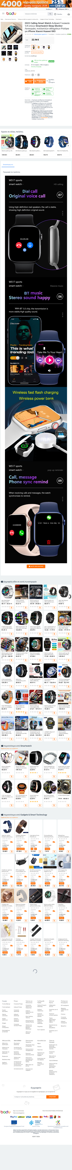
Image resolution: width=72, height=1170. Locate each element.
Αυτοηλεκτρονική (18, 1069)
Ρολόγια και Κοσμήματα (64, 1001)
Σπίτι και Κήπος (51, 1001)
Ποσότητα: (27, 75)
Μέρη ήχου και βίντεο (29, 1065)
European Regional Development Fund (14, 1126)
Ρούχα (16, 1001)
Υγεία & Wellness (53, 1060)
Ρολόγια (63, 1014)
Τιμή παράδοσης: (28, 70)
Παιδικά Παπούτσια (40, 1010)
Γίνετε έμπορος (6, 1007)
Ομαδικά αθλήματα (4, 1063)
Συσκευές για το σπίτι (53, 1031)
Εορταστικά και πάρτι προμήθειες (53, 1026)
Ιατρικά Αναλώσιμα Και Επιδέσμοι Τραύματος (53, 1072)
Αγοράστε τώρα (29, 81)
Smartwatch (59, 19)
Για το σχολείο (41, 1029)
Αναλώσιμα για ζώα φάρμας (41, 1059)
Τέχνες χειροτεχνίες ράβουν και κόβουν (52, 1020)
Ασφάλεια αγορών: (27, 88)
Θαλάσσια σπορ (6, 1059)
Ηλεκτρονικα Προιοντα (10, 19)
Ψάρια (38, 1043)
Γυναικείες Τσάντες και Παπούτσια (29, 1007)
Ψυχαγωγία (5, 1056)
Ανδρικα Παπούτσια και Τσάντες (29, 1012)
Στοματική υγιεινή (52, 1052)
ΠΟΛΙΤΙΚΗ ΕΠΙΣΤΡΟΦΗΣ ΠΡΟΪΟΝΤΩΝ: (28, 101)
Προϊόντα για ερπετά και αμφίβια (40, 1054)
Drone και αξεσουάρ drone (30, 1054)
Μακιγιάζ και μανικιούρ (52, 1056)
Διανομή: (27, 65)
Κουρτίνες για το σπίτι (53, 1010)
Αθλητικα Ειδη (6, 1040)
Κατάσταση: (27, 56)
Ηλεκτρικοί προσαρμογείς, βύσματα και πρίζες (29, 1059)
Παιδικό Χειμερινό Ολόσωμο (16, 1020)
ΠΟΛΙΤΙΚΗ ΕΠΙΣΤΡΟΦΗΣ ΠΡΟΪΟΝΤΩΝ (52, 1111)
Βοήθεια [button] (48, 9)
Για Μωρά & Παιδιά (40, 1001)
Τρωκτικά (39, 1049)
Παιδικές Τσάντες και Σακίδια (40, 1015)
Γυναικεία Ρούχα (18, 1004)
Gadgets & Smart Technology (47, 19)
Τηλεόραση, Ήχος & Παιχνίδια (30, 1045)
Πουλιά (39, 1046)
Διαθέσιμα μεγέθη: (27, 52)
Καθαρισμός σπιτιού (52, 1006)
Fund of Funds (36, 1126)
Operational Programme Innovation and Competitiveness (58, 1127)
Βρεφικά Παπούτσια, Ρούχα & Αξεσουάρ (40, 1021)
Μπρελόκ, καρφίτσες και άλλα (64, 1010)
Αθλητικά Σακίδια (28, 1032)
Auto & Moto (17, 1040)
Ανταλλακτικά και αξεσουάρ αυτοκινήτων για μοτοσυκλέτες (18, 1063)
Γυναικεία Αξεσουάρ (16, 1010)
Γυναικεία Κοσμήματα (64, 1018)
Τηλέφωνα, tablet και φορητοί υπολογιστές (28, 19)
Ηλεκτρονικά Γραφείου (29, 1069)
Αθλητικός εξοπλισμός (5, 1044)
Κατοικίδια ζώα (41, 1040)
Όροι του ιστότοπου (18, 1111)
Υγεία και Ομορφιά (51, 1041)
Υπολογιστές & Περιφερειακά (29, 1050)
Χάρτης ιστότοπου (5, 1015)
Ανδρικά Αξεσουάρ (16, 1015)
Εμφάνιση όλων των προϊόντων (9, 748)
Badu (2, 19)
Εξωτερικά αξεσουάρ (17, 1044)
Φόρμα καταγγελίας (5, 1027)
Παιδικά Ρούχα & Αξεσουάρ (41, 1006)
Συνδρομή (52, 1096)
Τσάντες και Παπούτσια (29, 1001)
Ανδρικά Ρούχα (18, 1007)
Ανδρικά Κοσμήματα (64, 1022)
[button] (3, 13)
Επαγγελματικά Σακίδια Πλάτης (30, 1021)
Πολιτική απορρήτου (18, 1113)
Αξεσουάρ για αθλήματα (5, 1052)
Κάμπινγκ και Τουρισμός (5, 1048)
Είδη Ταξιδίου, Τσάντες (29, 1017)
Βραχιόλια (63, 1026)
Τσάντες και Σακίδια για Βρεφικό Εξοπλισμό (29, 1027)
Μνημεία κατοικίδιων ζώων (40, 1064)
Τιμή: (27, 40)
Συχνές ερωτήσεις (5, 1010)
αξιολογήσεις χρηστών (40, 34)
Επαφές (4, 1023)
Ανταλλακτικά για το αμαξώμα (18, 1048)
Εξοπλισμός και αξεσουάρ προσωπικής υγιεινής (53, 1046)
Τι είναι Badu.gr (6, 1004)
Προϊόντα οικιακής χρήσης (53, 1014)
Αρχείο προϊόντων (5, 1019)
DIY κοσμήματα (65, 1005)
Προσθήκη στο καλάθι (39, 81)
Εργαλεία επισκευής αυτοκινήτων (17, 1053)
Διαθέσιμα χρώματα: (27, 46)
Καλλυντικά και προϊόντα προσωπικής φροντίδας (53, 1065)
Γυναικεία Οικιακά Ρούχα (18, 1025)
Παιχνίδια (39, 1026)
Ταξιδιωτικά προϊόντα (17, 1058)
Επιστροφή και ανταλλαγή (6, 1031)
